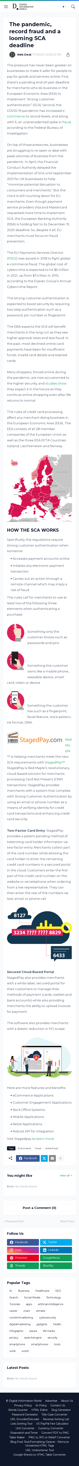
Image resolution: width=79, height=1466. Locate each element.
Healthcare (42, 1291)
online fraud (51, 1148)
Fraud (38, 1148)
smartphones (39, 1344)
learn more (45, 1139)
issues (33, 1331)
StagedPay (53, 762)
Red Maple (68, 745)
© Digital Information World (24, 1400)
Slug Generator (61, 1410)
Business (23, 1291)
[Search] (73, 7)
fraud (66, 122)
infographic (16, 1331)
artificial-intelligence (50, 1304)
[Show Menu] (6, 7)
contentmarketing (21, 1317)
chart (26, 1311)
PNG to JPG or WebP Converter (49, 1437)
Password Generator (25, 1414)
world (24, 1351)
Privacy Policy (23, 1405)
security (53, 1337)
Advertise (51, 1400)
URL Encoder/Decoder (24, 1419)
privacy (13, 1337)
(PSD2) (12, 258)
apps (29, 1304)
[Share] (67, 54)
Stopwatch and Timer (24, 1432)
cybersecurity (47, 1317)
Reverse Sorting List (56, 1419)
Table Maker (17, 1437)
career (13, 1311)
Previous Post (15, 1221)
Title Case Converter (54, 1414)
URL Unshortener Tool (39, 1450)
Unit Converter (25, 1428)
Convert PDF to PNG (55, 1432)
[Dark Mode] (64, 7)
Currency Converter (50, 1428)
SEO (58, 1291)
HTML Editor (39, 1410)
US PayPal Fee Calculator (52, 1423)
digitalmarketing (19, 1324)
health (57, 1324)
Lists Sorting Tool (21, 1423)
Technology (53, 1297)
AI (10, 1291)
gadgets (41, 1324)
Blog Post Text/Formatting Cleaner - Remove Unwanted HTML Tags (39, 1443)
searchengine (33, 1337)
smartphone (17, 1344)
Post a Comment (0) (39, 1208)
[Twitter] (44, 1158)
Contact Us (58, 1405)
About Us (67, 1400)
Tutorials (14, 1304)
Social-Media (32, 1297)
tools (57, 1344)
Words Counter (18, 1410)
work (12, 1351)
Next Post (66, 1221)
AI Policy (41, 1405)
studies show (56, 383)
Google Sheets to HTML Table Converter (39, 1454)
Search (13, 1297)
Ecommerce (24, 1148)
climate (40, 1311)
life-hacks (49, 1331)
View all (64, 1175)
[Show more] (60, 1158)
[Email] (52, 1158)
